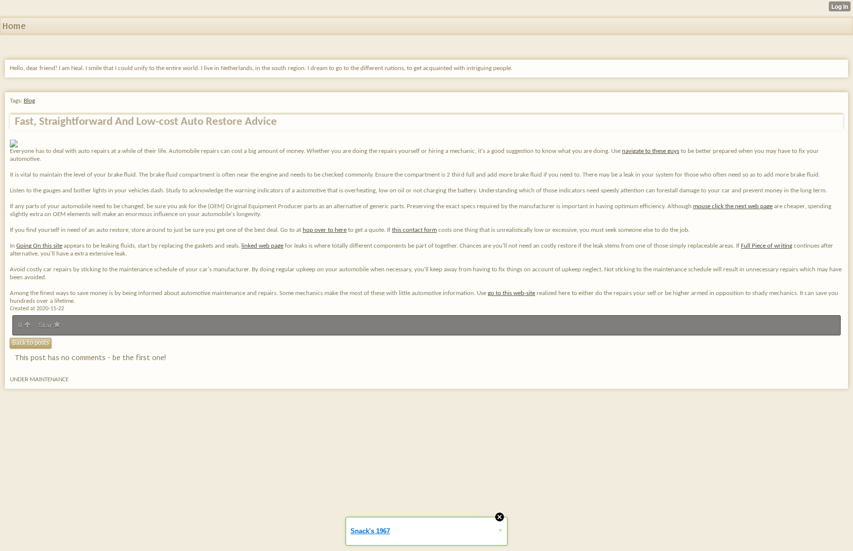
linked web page (262, 246)
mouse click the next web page (733, 206)
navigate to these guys (650, 151)
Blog (29, 101)
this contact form (414, 230)
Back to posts (30, 343)
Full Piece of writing (766, 246)
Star (46, 325)
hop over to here (325, 230)
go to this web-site (511, 293)
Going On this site (39, 246)
